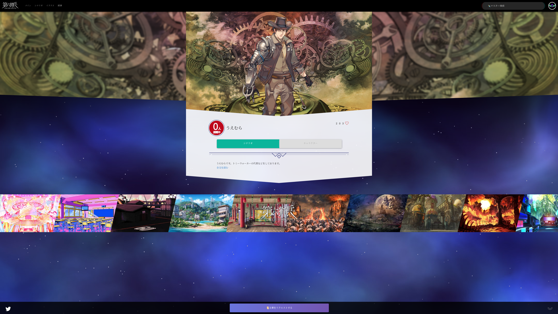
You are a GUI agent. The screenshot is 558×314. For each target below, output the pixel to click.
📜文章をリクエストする (279, 307)
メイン (28, 6)
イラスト (50, 6)
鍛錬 (60, 6)
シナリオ (39, 6)
